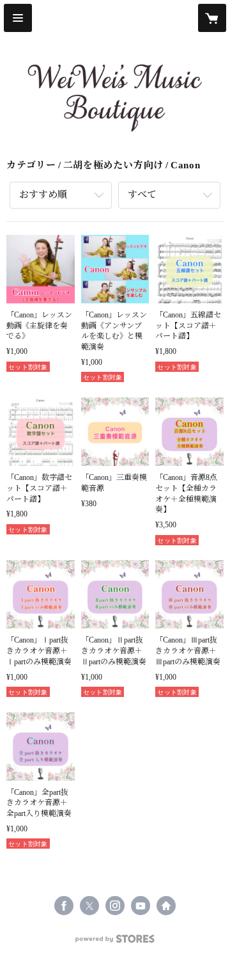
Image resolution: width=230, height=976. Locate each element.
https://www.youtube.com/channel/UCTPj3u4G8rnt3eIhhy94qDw (140, 905)
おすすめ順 (43, 194)
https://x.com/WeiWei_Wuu (89, 905)
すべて (142, 194)
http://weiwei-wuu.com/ (166, 905)
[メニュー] (18, 18)
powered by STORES (115, 942)
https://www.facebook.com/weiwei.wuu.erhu (63, 905)
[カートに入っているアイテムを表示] (212, 18)
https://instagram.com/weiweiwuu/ (115, 905)
